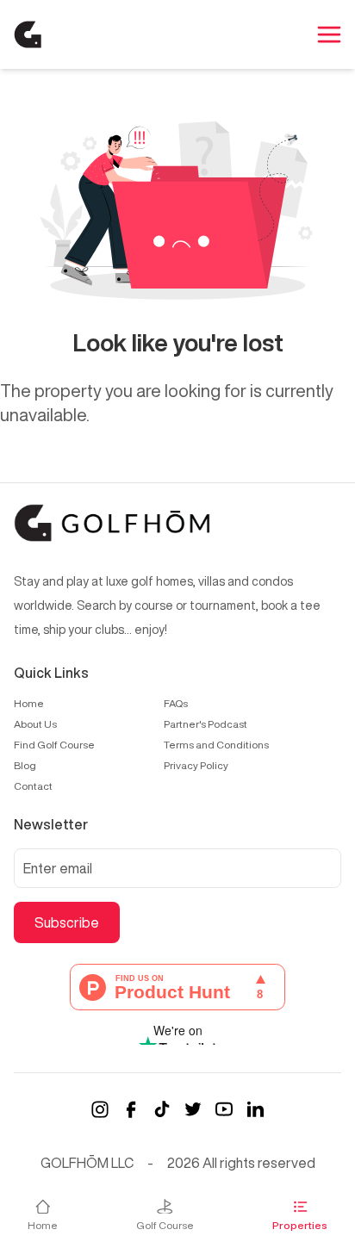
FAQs (176, 703)
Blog (25, 765)
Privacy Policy (196, 765)
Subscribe (66, 922)
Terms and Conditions (216, 744)
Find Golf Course (54, 744)
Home (29, 703)
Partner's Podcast (205, 724)
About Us (35, 724)
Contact (33, 786)
